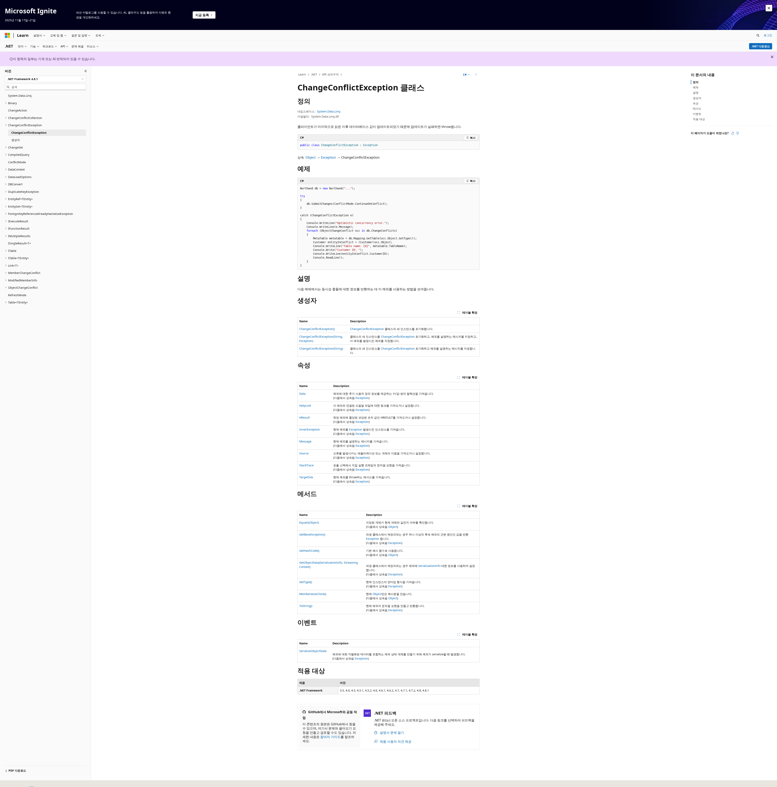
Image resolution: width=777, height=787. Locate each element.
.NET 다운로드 (761, 46)
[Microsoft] (7, 35)
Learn (302, 74)
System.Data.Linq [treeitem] (20, 96)
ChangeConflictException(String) (321, 348)
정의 (695, 82)
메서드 (697, 108)
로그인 (768, 35)
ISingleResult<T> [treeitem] (19, 243)
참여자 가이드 (330, 737)
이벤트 (697, 114)
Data (302, 394)
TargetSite (306, 477)
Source (304, 453)
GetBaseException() (312, 534)
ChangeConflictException (367, 329)
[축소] (85, 71)
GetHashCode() (309, 551)
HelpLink (305, 405)
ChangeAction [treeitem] (17, 110)
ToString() (305, 606)
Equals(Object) (309, 522)
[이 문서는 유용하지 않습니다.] (737, 133)
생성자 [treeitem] (15, 140)
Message (305, 441)
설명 (695, 92)
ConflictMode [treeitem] (17, 162)
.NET (314, 74)
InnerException (309, 429)
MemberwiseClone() (312, 594)
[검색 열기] (758, 35)
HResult (304, 417)
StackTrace (306, 465)
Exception (328, 157)
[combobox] (45, 79)
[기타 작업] (476, 74)
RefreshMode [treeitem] (17, 295)
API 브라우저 (330, 74)
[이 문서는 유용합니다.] (732, 133)
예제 (695, 87)
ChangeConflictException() (317, 329)
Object (311, 157)
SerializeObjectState (313, 651)
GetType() (305, 582)
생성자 (697, 98)
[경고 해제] (769, 8)
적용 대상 (699, 119)
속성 (695, 103)
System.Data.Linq (328, 111)
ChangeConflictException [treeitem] (29, 133)
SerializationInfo (429, 566)
